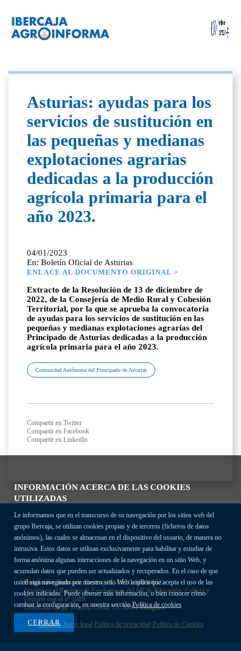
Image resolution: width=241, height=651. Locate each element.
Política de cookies (157, 604)
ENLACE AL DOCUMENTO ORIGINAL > (102, 272)
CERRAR (44, 622)
